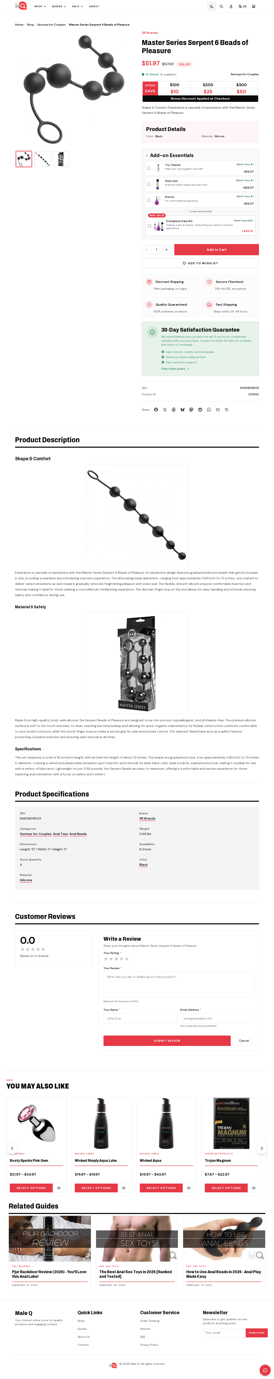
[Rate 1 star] (106, 959)
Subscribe (257, 1332)
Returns (145, 1329)
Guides (57, 6)
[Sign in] (231, 6)
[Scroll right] (262, 1148)
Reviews (24, 1266)
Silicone (26, 880)
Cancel (244, 1041)
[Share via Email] (217, 409)
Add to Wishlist (203, 263)
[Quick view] (58, 1188)
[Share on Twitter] (164, 409)
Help (75, 6)
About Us (84, 1337)
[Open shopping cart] (253, 6)
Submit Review (167, 1041)
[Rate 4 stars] (121, 959)
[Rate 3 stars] (116, 959)
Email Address (190, 1010)
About (94, 6)
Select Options (31, 1188)
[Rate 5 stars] (126, 959)
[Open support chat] (265, 1370)
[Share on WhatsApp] (209, 409)
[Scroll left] (12, 1148)
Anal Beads (78, 834)
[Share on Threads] (173, 409)
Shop (38, 6)
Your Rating (112, 953)
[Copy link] (226, 409)
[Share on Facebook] (156, 409)
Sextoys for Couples (51, 24)
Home (19, 24)
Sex (14, 1266)
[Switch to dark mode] (211, 6)
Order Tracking (149, 1321)
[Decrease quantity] (146, 249)
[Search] (221, 6)
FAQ (142, 1337)
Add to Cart (217, 249)
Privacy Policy (149, 1345)
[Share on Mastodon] (191, 409)
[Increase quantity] (166, 249)
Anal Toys (60, 834)
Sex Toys (112, 1266)
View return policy (173, 368)
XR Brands (150, 33)
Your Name (112, 1010)
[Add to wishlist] (61, 1143)
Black (143, 865)
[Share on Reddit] (200, 409)
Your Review (113, 968)
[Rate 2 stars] (111, 959)
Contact (83, 1345)
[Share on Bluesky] (182, 409)
